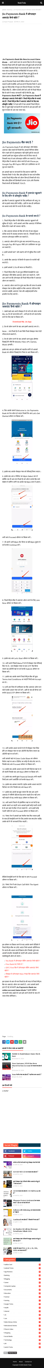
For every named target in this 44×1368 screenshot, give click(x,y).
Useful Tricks (22, 1347)
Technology (22, 1340)
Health (22, 1307)
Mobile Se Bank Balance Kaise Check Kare (26, 1055)
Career (22, 1282)
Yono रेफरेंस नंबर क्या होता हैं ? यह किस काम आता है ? (26, 1074)
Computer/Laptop (22, 1286)
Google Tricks (22, 1304)
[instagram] (32, 1156)
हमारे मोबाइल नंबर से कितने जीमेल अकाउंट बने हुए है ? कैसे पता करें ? (26, 1182)
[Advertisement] (22, 41)
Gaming (22, 1300)
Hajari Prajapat (8, 22)
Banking (9, 10)
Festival (22, 1297)
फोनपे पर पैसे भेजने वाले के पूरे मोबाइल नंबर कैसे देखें (26, 1162)
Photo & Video (22, 1329)
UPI (22, 1343)
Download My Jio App (22, 322)
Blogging (22, 1279)
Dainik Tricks (27, 1365)
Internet (22, 1311)
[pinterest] (12, 1156)
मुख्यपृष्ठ (4, 10)
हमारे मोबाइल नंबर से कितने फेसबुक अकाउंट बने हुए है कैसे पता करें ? (26, 1240)
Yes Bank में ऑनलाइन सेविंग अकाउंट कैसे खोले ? (23, 961)
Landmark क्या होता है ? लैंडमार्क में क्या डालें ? (26, 1220)
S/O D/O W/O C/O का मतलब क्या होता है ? (25, 1172)
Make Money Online (22, 1322)
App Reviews (22, 1272)
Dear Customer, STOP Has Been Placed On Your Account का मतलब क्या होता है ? (27, 1066)
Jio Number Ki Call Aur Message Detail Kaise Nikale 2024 (25, 1230)
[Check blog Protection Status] (10, 1353)
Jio (22, 1315)
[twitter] (32, 1151)
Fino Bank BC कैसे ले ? (14, 964)
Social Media (22, 1336)
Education (22, 1293)
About (21, 1361)
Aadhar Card (22, 1264)
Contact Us (28, 1361)
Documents (22, 1290)
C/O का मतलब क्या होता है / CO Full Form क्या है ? (26, 1192)
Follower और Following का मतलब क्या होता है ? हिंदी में (26, 1211)
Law (22, 1318)
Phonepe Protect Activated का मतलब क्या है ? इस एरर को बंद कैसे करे (26, 1202)
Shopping (22, 1333)
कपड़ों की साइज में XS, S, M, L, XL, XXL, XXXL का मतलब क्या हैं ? (25, 1249)
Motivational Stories (22, 1325)
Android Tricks (22, 1268)
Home (15, 1361)
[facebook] (12, 1151)
